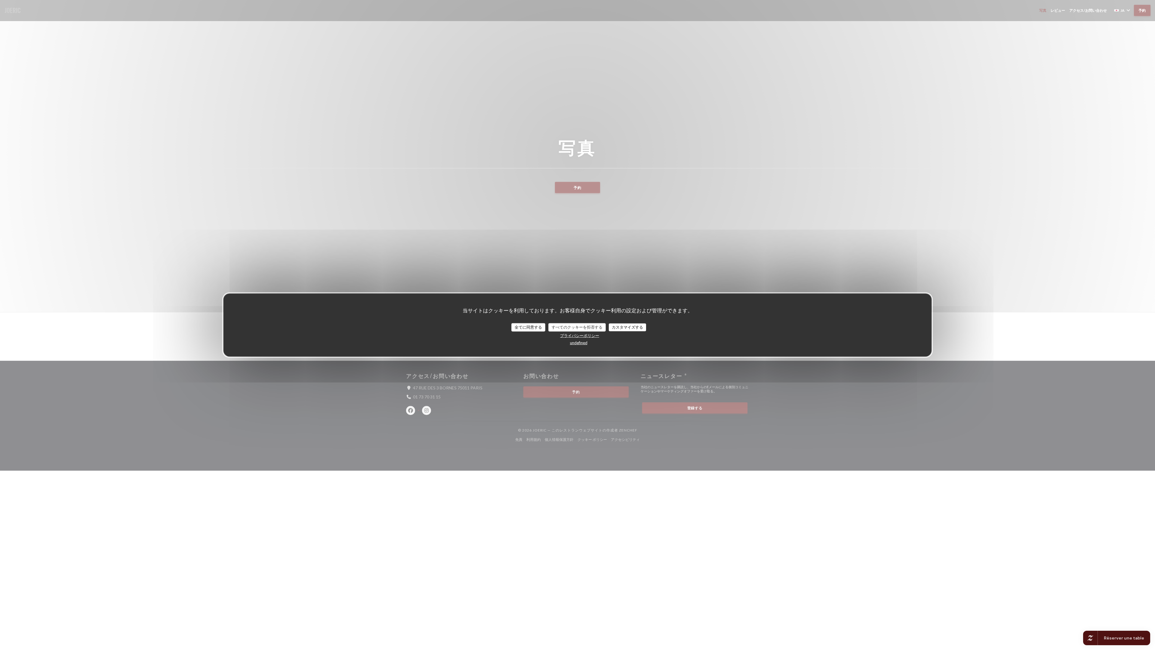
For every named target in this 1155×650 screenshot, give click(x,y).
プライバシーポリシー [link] (579, 335)
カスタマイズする (627, 327)
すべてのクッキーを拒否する (577, 327)
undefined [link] (578, 342)
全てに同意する (528, 327)
